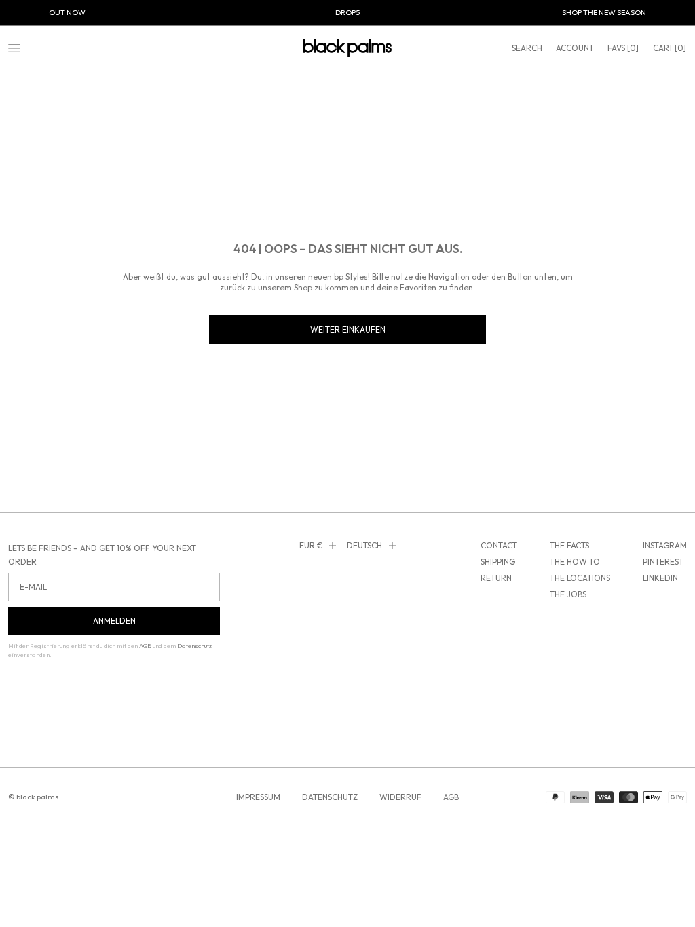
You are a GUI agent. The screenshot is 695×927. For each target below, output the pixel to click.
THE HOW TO (575, 561)
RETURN (496, 578)
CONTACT (499, 545)
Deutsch (364, 545)
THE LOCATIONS (580, 578)
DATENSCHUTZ (330, 797)
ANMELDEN (114, 621)
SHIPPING (498, 561)
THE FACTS (569, 545)
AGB (451, 797)
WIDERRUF (400, 797)
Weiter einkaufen (348, 329)
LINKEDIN (660, 578)
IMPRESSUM (258, 797)
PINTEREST (663, 561)
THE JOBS (568, 594)
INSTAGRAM (665, 545)
